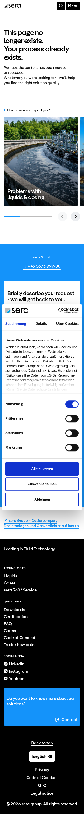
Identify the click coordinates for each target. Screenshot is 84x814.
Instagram (18, 671)
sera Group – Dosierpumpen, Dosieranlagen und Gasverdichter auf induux (41, 523)
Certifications (16, 616)
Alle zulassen (42, 469)
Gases (9, 583)
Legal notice (42, 793)
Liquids (10, 576)
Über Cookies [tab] (67, 324)
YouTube (16, 678)
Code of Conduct (19, 637)
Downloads (14, 609)
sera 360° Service (20, 590)
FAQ (8, 623)
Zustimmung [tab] (15, 324)
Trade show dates (20, 644)
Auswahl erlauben (42, 484)
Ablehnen (42, 499)
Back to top (42, 743)
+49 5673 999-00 (44, 266)
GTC (42, 785)
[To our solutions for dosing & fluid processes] (41, 161)
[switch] (72, 418)
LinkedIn (16, 664)
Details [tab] (41, 324)
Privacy (42, 769)
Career (10, 630)
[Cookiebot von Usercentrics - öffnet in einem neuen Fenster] (59, 311)
